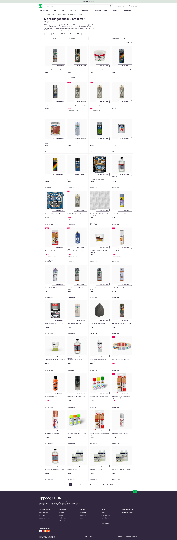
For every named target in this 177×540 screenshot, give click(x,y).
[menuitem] (44, 10)
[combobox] (78, 6)
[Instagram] (86, 536)
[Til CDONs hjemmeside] (40, 6)
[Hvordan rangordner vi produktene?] (110, 38)
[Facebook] (91, 536)
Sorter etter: (115, 38)
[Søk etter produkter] (110, 6)
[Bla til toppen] (135, 491)
